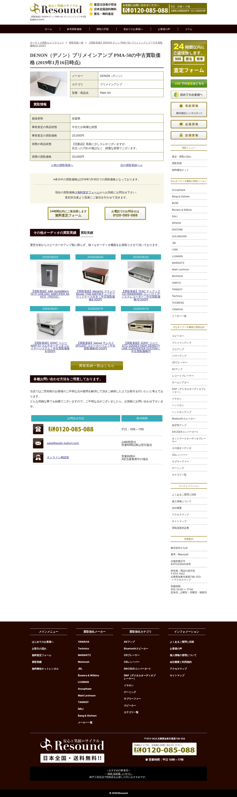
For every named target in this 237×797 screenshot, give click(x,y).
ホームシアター (180, 382)
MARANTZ (178, 262)
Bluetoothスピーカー (183, 418)
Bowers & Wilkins (182, 209)
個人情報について (181, 501)
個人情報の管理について (183, 655)
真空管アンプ (179, 425)
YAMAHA (177, 309)
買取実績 (177, 163)
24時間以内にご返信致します (68, 213)
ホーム (48, 29)
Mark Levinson (180, 269)
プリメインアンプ (181, 342)
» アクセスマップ (181, 579)
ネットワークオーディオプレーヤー (189, 440)
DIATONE (177, 229)
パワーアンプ (179, 355)
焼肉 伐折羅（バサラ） (120, 773)
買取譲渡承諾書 (180, 527)
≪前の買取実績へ (62, 165)
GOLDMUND (179, 236)
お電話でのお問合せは (125, 213)
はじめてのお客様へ (43, 641)
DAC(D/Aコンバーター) (185, 431)
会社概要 (177, 507)
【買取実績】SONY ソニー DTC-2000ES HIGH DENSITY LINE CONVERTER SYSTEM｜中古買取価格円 (141, 347)
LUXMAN (177, 256)
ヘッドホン (178, 405)
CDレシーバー (180, 454)
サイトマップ (179, 521)
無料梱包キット (180, 169)
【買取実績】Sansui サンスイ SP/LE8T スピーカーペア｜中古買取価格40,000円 (95, 345)
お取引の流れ (39, 648)
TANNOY (177, 289)
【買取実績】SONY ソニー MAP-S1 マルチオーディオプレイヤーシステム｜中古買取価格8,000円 (50, 347)
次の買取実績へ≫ (131, 165)
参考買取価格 (74, 29)
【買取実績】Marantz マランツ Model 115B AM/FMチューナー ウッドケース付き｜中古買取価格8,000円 (95, 295)
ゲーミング (178, 467)
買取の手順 (102, 29)
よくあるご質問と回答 (184, 494)
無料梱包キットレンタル (45, 668)
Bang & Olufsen (181, 196)
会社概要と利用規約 (181, 661)
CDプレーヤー (180, 362)
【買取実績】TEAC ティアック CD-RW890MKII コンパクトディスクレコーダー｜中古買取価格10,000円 (140, 295)
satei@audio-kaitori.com (63, 443)
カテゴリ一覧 (179, 474)
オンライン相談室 (58, 457)
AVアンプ (177, 369)
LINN (175, 249)
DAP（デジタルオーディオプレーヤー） (189, 390)
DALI (174, 216)
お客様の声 (164, 29)
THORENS (178, 302)
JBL (174, 242)
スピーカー (178, 335)
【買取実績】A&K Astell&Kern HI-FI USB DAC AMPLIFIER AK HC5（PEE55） (50, 293)
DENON (176, 222)
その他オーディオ (181, 448)
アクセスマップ (180, 514)
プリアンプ (178, 349)
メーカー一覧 (179, 315)
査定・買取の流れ (181, 156)
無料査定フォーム (88, 192)
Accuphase (178, 189)
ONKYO (176, 282)
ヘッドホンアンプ (181, 411)
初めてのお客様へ (133, 29)
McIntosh (177, 276)
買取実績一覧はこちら (97, 365)
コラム (188, 29)
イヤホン (177, 398)
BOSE (175, 203)
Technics (177, 295)
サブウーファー (180, 461)
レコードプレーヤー (183, 375)
